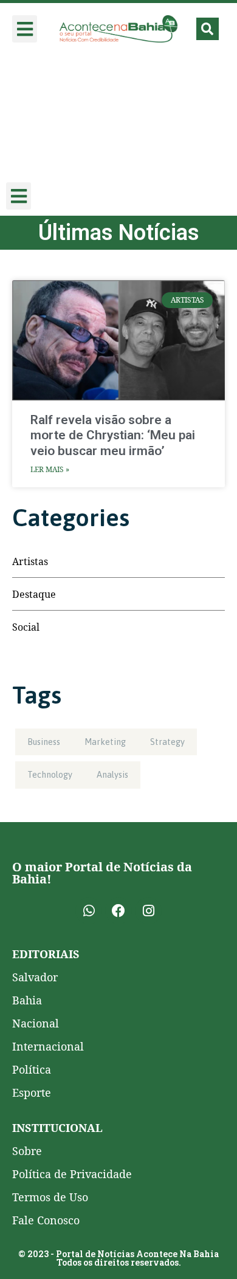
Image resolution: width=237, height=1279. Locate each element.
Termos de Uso (50, 1197)
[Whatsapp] (88, 910)
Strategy (167, 742)
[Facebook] (118, 910)
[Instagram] (148, 910)
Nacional (35, 1023)
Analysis (112, 775)
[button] (24, 29)
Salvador (35, 977)
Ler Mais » (49, 469)
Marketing (105, 742)
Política (31, 1069)
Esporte (31, 1092)
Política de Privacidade (72, 1174)
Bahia (27, 1000)
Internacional (48, 1046)
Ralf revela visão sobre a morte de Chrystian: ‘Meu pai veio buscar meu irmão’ (112, 435)
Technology (49, 775)
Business (43, 742)
